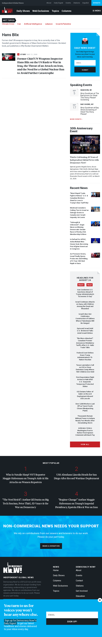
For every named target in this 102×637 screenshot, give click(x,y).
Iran (19, 24)
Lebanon (49, 24)
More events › (76, 119)
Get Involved (82, 591)
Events (68, 3)
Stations (76, 3)
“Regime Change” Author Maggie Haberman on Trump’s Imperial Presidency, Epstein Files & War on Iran (76, 503)
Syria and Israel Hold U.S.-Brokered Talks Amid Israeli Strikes (85, 330)
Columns (66, 11)
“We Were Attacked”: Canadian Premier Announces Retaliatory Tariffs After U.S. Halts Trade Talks (85, 342)
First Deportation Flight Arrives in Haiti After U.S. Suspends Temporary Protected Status (85, 381)
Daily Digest (58, 3)
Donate (96, 3)
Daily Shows (23, 11)
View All (85, 444)
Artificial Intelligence (33, 24)
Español (85, 3)
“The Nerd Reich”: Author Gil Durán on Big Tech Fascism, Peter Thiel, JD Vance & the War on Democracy (25, 503)
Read (89, 285)
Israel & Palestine (63, 24)
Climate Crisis (8, 24)
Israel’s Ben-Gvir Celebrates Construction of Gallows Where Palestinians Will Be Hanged (85, 318)
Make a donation (51, 546)
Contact (79, 580)
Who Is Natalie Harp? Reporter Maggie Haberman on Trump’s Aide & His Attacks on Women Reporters (25, 478)
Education (80, 596)
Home (56, 570)
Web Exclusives (40, 11)
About (48, 3)
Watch (81, 285)
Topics (55, 11)
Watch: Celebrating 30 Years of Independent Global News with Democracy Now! (84, 160)
